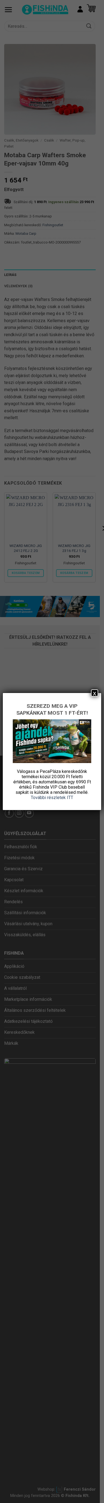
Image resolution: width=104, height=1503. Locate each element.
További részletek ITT (52, 797)
